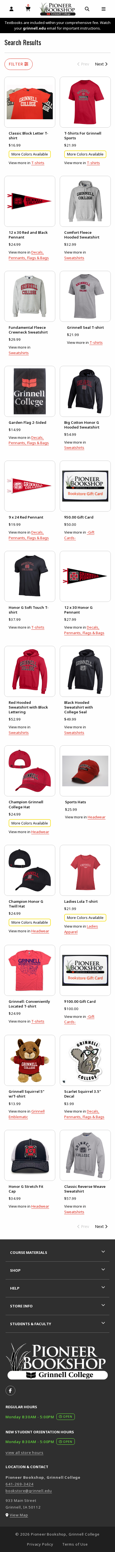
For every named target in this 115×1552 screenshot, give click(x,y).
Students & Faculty (30, 1323)
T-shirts (37, 162)
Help (15, 1288)
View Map (19, 1514)
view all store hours (25, 1452)
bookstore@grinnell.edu (29, 1490)
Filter (16, 64)
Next (100, 64)
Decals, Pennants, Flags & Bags (29, 255)
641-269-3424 (19, 1484)
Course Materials (28, 1252)
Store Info (21, 1305)
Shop (15, 1270)
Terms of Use (75, 1544)
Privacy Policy (40, 1544)
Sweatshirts (74, 257)
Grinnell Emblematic (27, 1114)
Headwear (40, 831)
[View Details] (29, 102)
